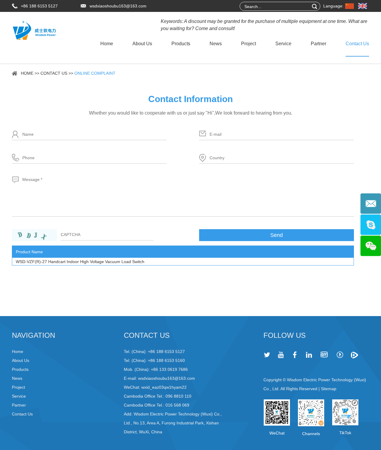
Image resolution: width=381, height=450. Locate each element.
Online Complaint (94, 73)
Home (106, 43)
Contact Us (357, 43)
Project (248, 43)
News (216, 43)
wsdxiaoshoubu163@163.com (118, 6)
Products (180, 43)
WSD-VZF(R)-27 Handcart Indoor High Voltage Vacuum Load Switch (80, 261)
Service (283, 43)
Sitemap (328, 388)
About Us (142, 43)
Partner (318, 43)
